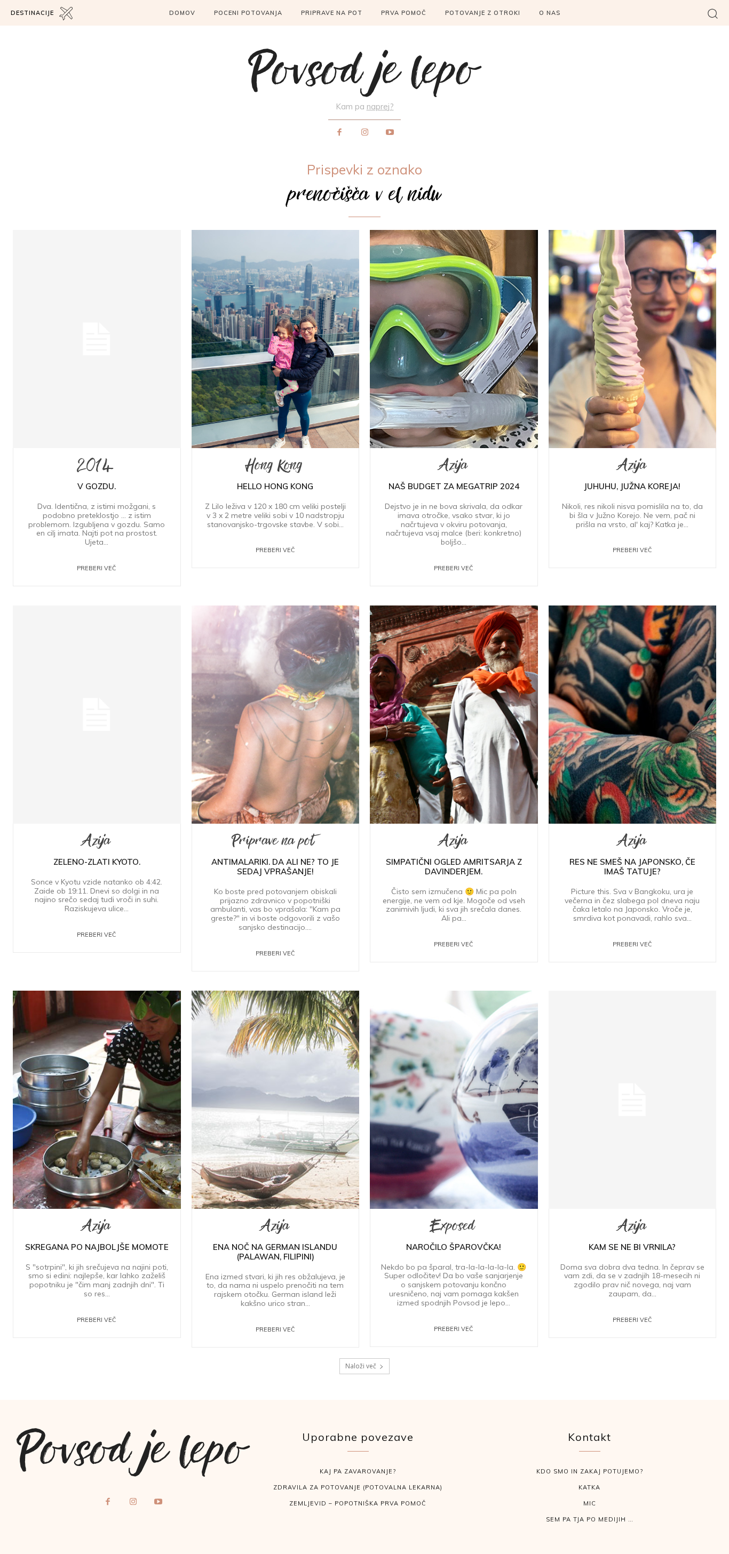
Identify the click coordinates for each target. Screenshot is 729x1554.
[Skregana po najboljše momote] (97, 1100)
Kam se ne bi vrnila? (632, 1247)
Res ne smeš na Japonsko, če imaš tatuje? (632, 866)
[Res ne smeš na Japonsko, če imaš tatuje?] (633, 714)
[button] (713, 13)
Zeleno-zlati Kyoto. (96, 862)
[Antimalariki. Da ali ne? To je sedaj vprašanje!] (276, 714)
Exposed (452, 1229)
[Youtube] (390, 133)
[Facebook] (339, 133)
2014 (95, 468)
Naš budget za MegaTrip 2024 (454, 486)
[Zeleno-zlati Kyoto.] (97, 714)
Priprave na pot (274, 843)
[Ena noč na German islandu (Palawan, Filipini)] (276, 1100)
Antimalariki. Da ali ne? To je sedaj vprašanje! (275, 866)
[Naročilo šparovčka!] (454, 1100)
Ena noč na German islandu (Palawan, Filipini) (275, 1252)
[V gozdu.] (97, 339)
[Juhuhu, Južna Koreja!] (633, 339)
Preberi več (96, 568)
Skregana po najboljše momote (97, 1247)
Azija (452, 468)
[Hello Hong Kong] (276, 339)
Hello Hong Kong (275, 486)
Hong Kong (274, 468)
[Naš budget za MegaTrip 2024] (454, 339)
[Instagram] (364, 133)
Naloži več (360, 1365)
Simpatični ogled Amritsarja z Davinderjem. (454, 866)
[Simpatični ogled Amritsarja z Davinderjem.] (454, 714)
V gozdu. (96, 486)
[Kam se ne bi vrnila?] (633, 1100)
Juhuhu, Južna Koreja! (632, 486)
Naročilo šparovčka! (453, 1247)
